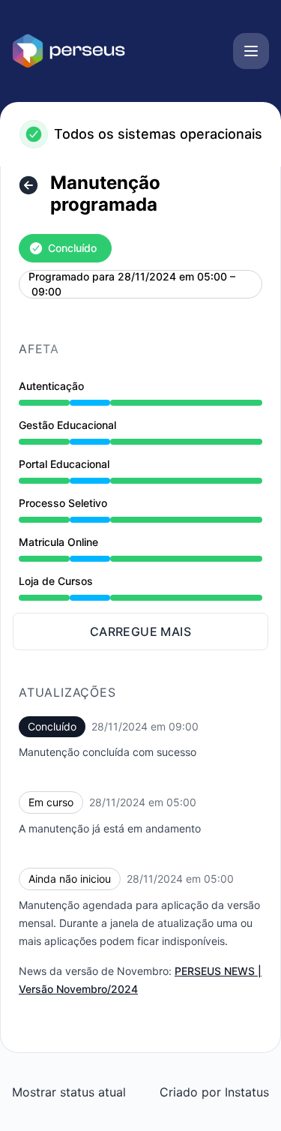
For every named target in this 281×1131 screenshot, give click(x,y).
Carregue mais (140, 631)
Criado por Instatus (214, 1092)
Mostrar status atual (69, 1092)
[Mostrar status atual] (28, 185)
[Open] (251, 51)
